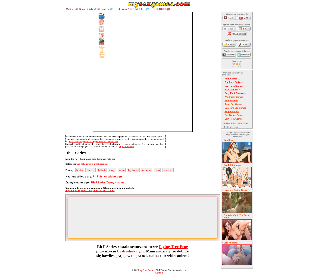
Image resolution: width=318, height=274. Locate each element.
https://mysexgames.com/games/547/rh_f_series (90, 190)
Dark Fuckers (230, 242)
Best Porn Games (233, 86)
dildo (157, 170)
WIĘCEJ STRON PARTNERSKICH (236, 123)
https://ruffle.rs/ (126, 146)
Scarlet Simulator (232, 165)
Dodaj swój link (231, 127)
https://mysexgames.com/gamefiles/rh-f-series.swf (93, 141)
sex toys (168, 170)
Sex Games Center (234, 115)
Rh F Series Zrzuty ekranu (107, 182)
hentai (79, 170)
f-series (90, 170)
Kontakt (159, 273)
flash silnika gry (130, 251)
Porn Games (231, 78)
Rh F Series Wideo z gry (108, 176)
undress (146, 170)
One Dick (228, 140)
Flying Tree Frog (173, 246)
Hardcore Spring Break (235, 190)
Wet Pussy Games (234, 97)
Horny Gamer (231, 100)
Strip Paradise (232, 111)
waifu (122, 170)
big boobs (133, 170)
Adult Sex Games (233, 104)
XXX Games (231, 89)
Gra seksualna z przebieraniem (92, 164)
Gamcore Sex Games (235, 108)
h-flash (102, 170)
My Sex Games (147, 270)
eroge (112, 170)
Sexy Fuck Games (234, 93)
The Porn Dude (232, 82)
